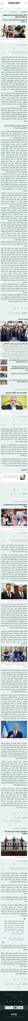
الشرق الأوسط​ (19, 7)
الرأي (11, 7)
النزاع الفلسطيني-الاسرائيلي (14, 312)
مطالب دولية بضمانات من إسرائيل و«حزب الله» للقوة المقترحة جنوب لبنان (11, 476)
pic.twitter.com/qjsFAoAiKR (17, 932)
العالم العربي (24, 10)
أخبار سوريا (18, 983)
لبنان (15, 493)
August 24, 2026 (12, 938)
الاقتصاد (7, 7)
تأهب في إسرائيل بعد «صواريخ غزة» (19, 372)
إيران (11, 493)
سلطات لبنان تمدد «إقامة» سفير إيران (16, 392)
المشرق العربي (13, 10)
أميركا (7, 983)
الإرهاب (12, 983)
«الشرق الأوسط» (20, 43)
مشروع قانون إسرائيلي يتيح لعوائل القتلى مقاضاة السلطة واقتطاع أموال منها (19, 367)
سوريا (19, 986)
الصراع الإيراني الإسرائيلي (15, 820)
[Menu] (26, 2)
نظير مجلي (21, 531)
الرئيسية (25, 7)
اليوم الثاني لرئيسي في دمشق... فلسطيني (15, 343)
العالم (14, 7)
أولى (20, 493)
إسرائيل (5, 820)
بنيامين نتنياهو (17, 817)
